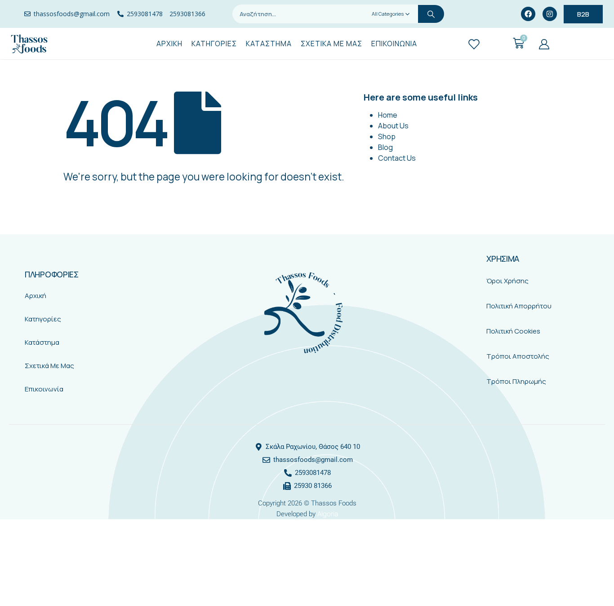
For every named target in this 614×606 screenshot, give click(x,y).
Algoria (327, 513)
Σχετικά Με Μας (49, 365)
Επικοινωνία (44, 389)
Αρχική (35, 295)
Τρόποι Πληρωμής (516, 381)
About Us (393, 126)
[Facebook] (528, 14)
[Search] (431, 14)
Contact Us (397, 158)
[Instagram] (550, 14)
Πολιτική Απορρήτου (519, 306)
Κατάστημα (42, 342)
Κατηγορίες (43, 319)
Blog (385, 147)
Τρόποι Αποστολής (517, 356)
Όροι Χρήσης (507, 280)
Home (387, 115)
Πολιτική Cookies (513, 331)
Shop (387, 136)
